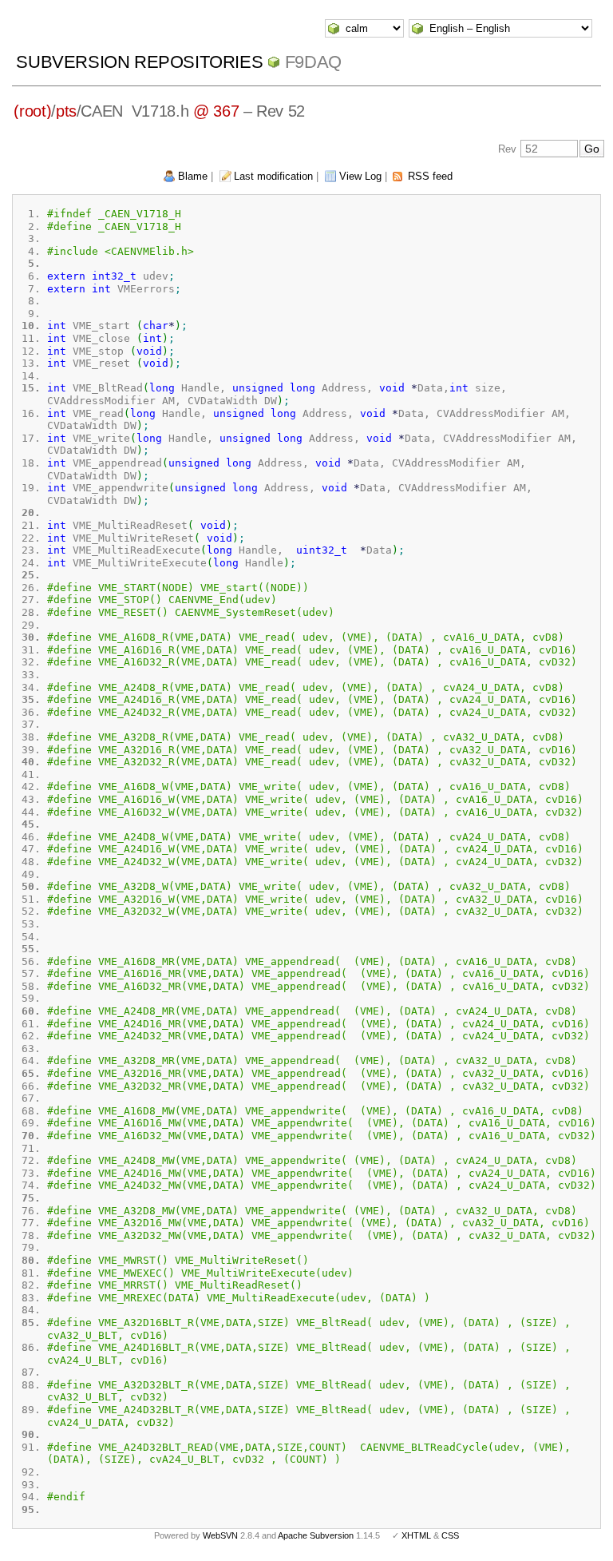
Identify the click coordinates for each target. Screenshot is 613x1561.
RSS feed (430, 176)
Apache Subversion (316, 1535)
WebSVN (220, 1535)
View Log (360, 176)
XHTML (416, 1535)
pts (66, 111)
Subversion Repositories (139, 62)
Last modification (273, 176)
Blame (193, 176)
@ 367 (216, 111)
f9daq (313, 62)
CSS (450, 1535)
